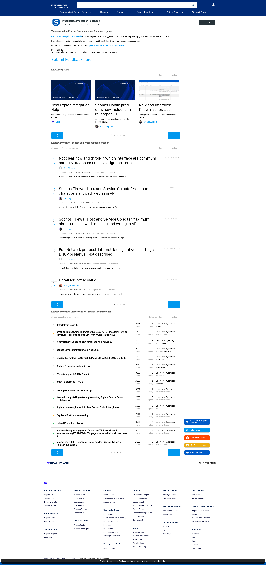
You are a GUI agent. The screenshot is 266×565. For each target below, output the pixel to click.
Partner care (108, 529)
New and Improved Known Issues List (155, 107)
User (213, 4)
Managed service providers (113, 498)
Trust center (137, 539)
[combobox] (133, 5)
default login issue (66, 325)
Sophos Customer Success (143, 506)
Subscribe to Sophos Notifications (198, 421)
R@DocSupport (106, 126)
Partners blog (108, 514)
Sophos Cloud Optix (81, 529)
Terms (58, 558)
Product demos (198, 498)
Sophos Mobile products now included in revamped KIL (113, 109)
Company (196, 534)
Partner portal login (110, 532)
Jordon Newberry (164, 351)
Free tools (48, 537)
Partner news (108, 525)
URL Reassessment (198, 445)
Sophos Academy (139, 547)
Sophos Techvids (139, 509)
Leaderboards (114, 25)
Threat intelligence (140, 532)
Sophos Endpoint (50, 495)
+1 (80, 423)
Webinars (166, 527)
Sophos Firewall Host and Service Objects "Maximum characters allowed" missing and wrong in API (104, 221)
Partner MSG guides (111, 521)
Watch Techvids (196, 452)
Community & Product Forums (74, 12)
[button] (193, 5)
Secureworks (197, 548)
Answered (53, 382)
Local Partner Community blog (114, 518)
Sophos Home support (200, 511)
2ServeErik (162, 343)
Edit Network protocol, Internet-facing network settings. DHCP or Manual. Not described (106, 252)
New (208, 22)
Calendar (166, 530)
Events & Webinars (145, 12)
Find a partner (108, 495)
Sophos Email (49, 518)
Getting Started (173, 12)
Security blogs (138, 543)
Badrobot (161, 359)
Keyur (160, 326)
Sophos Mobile (50, 506)
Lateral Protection (66, 423)
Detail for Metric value (77, 280)
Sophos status (138, 516)
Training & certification (111, 536)
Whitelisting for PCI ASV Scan (72, 374)
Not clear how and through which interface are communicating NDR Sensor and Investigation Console (108, 160)
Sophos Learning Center (142, 513)
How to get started (169, 495)
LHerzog (67, 198)
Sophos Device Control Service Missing (76, 350)
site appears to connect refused (73, 390)
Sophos (59, 122)
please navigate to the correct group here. (106, 45)
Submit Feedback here (71, 59)
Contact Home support (200, 514)
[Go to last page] (123, 135)
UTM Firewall (79, 506)
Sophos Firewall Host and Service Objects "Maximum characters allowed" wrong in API (104, 191)
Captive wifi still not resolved (71, 415)
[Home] (63, 6)
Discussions (102, 25)
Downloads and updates (142, 495)
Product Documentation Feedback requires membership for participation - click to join (133, 561)
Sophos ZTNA (79, 498)
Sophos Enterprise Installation (72, 366)
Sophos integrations (51, 534)
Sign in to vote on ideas (54, 158)
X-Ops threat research (141, 536)
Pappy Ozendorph (71, 285)
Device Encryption (51, 502)
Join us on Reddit (197, 437)
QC (159, 409)
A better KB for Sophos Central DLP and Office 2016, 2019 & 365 (90, 358)
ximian (160, 384)
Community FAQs (169, 498)
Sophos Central (80, 525)
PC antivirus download (200, 521)
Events (194, 537)
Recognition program (170, 511)
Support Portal (199, 12)
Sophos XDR (49, 498)
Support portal (138, 502)
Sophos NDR (79, 513)
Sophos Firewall (80, 495)
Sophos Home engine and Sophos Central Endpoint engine (87, 407)
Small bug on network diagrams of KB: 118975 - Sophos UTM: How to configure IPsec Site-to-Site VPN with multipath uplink (92, 333)
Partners (121, 12)
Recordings (167, 534)
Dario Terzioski (70, 168)
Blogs (103, 12)
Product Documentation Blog (73, 25)
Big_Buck (161, 368)
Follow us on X (196, 430)
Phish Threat (49, 521)
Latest (165, 323)
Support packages (140, 498)
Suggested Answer (53, 333)
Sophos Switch (79, 502)
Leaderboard (167, 514)
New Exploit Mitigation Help (70, 107)
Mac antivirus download (201, 518)
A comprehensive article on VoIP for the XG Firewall (83, 341)
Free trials (196, 495)
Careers (195, 545)
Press (194, 541)
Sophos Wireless (80, 509)
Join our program (109, 502)
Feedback (91, 25)
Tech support (138, 520)
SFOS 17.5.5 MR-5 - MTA (69, 382)
